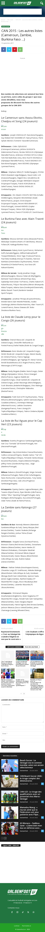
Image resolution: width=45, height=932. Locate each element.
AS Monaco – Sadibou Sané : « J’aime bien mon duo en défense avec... (31, 825)
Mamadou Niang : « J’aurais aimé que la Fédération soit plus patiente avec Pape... (30, 811)
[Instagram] (17, 912)
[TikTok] (22, 912)
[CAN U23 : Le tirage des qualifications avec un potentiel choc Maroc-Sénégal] (9, 797)
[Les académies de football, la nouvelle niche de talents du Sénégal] (37, 655)
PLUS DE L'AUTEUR (31, 647)
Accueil (3, 20)
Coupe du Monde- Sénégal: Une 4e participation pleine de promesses (22, 664)
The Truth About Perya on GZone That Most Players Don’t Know (7, 664)
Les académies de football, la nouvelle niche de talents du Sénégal (36, 664)
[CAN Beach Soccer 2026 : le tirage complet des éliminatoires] (9, 781)
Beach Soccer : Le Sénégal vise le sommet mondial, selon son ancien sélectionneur (32, 764)
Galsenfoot (24, 770)
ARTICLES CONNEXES (14, 647)
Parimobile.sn (26, 926)
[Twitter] (9, 49)
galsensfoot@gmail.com (28, 908)
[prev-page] (21, 693)
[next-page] (24, 693)
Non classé (10, 20)
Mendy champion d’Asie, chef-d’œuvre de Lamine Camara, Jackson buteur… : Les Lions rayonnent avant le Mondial (8, 683)
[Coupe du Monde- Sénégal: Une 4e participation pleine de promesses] (22, 655)
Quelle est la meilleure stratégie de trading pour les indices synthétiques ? (22, 682)
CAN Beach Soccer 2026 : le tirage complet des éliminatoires (31, 778)
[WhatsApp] (20, 49)
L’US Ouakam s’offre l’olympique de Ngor (35, 632)
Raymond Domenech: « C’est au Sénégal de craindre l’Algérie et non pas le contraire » (11, 635)
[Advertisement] (22, 12)
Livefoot (16, 926)
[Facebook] (3, 49)
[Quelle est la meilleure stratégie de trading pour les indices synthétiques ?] (22, 673)
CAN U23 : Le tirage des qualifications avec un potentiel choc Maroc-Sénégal (31, 795)
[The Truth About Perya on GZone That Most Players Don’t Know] (8, 655)
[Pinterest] (14, 49)
